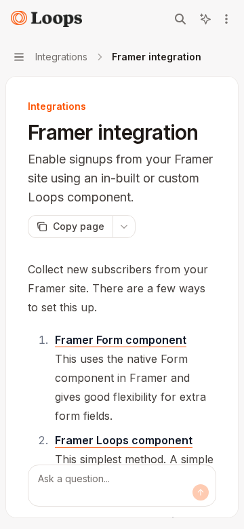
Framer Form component (120, 340)
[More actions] (226, 18)
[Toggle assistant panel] (205, 19)
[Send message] (200, 492)
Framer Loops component (123, 440)
